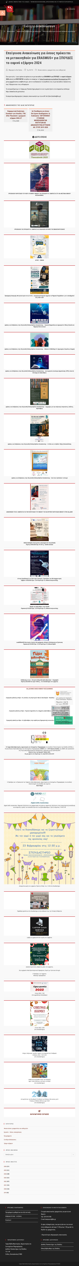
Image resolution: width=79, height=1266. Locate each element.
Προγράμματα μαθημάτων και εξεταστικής (18, 1212)
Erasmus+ (8, 1220)
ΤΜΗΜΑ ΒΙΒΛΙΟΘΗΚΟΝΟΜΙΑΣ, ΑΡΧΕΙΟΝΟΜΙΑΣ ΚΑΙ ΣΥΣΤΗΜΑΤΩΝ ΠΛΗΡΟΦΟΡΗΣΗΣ (51, 2)
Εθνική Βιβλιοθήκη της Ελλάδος (50, 1248)
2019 (5, 1192)
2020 (5, 1189)
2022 (5, 1181)
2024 (5, 1174)
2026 (5, 1166)
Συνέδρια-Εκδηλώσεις (10, 1139)
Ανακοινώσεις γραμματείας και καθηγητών (52, 70)
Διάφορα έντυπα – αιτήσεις (13, 1216)
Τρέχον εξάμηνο (8, 1143)
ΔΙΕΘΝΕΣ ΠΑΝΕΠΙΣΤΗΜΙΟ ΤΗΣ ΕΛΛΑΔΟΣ (19, 2)
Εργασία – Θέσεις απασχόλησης (13, 1132)
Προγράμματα (8, 1136)
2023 (5, 1177)
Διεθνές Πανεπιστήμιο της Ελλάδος (51, 1244)
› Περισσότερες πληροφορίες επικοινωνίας (54, 1235)
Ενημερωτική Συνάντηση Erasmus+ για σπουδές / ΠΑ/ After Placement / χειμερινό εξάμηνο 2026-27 (16, 114)
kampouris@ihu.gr (50, 1219)
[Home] (4, 31)
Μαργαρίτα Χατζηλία (15, 70)
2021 (5, 1185)
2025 (5, 1170)
